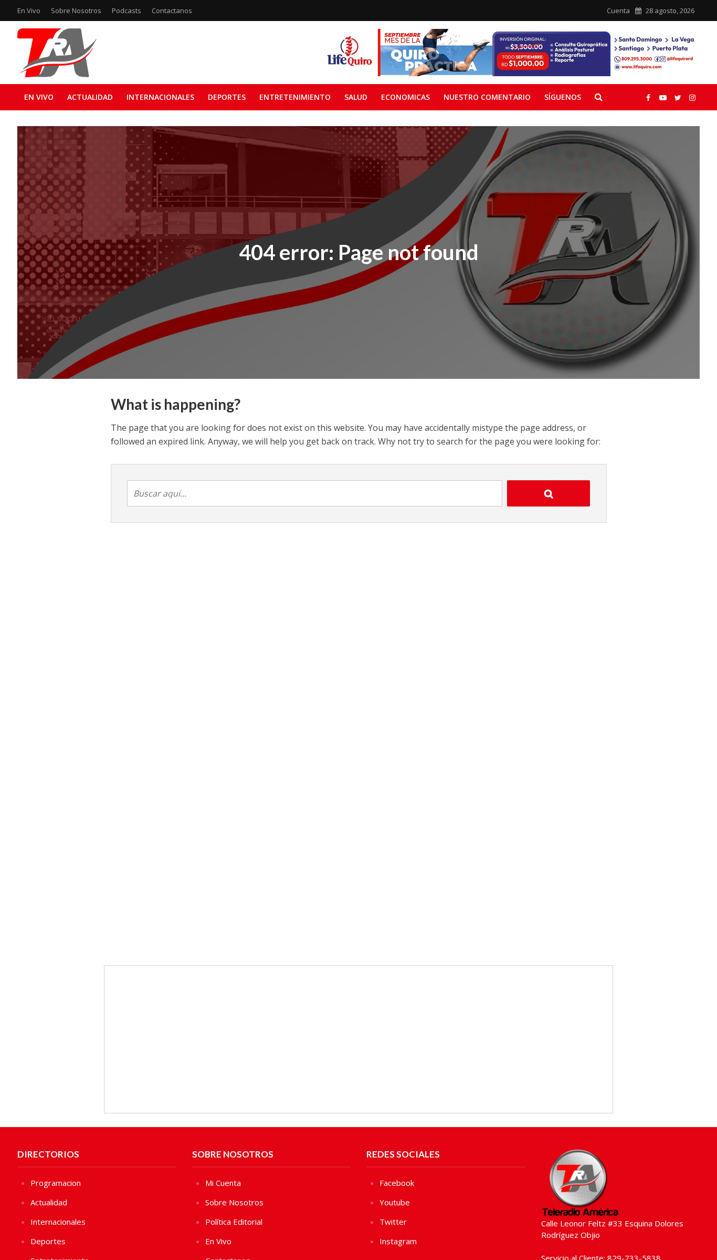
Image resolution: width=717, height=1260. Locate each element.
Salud (355, 97)
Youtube (394, 1202)
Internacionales (160, 97)
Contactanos (172, 10)
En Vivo (28, 10)
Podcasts (126, 10)
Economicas (405, 97)
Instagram (398, 1241)
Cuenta (618, 10)
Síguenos (562, 97)
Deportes (227, 97)
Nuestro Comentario (487, 97)
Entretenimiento (295, 97)
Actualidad (90, 97)
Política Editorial (233, 1221)
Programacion (55, 1183)
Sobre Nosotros (76, 10)
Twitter (393, 1221)
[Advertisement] (358, 1039)
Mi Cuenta (223, 1183)
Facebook (396, 1183)
